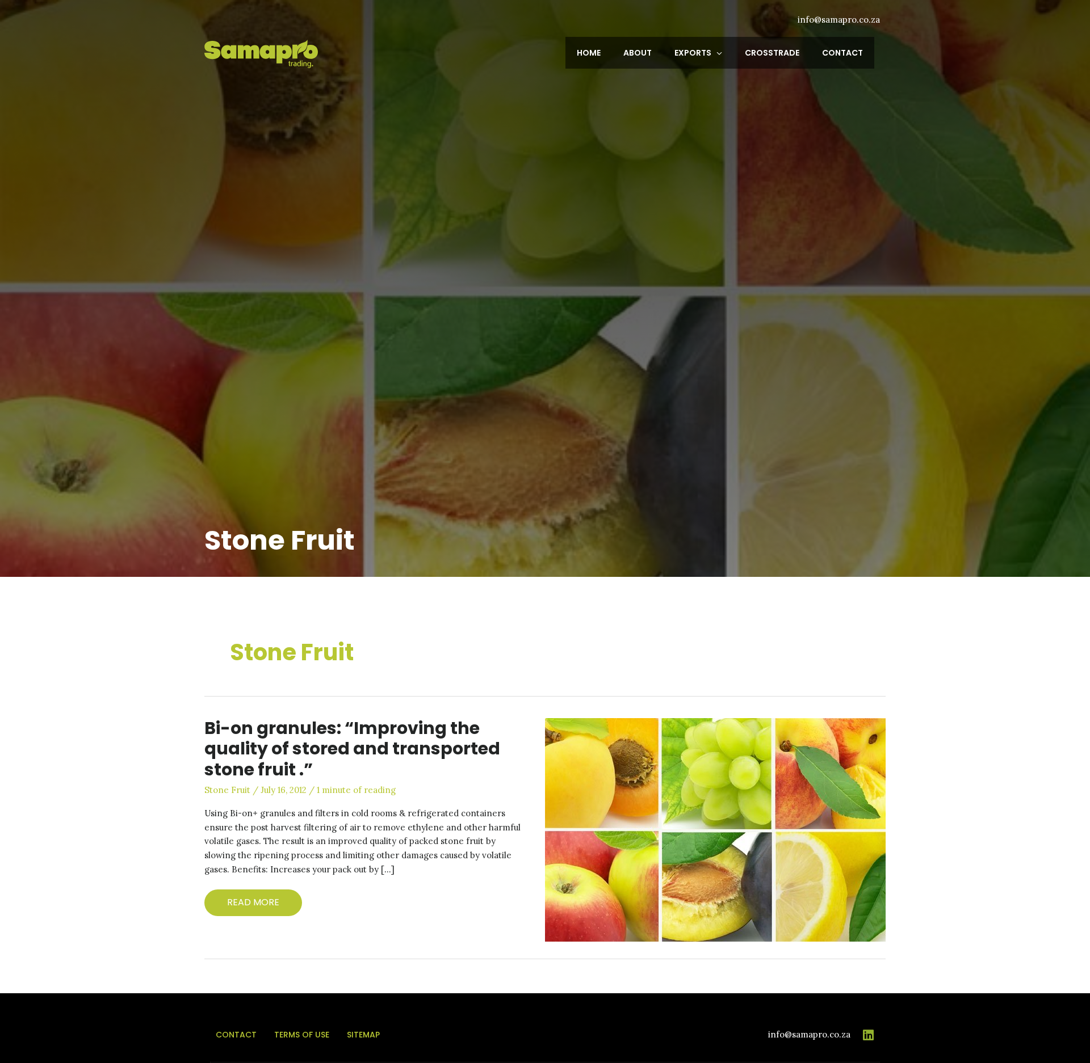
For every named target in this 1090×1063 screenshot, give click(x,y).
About (637, 52)
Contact (842, 52)
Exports (692, 52)
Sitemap (363, 1034)
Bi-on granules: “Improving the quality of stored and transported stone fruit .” (352, 749)
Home (589, 52)
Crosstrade (772, 52)
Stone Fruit (227, 789)
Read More (259, 899)
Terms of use (301, 1034)
